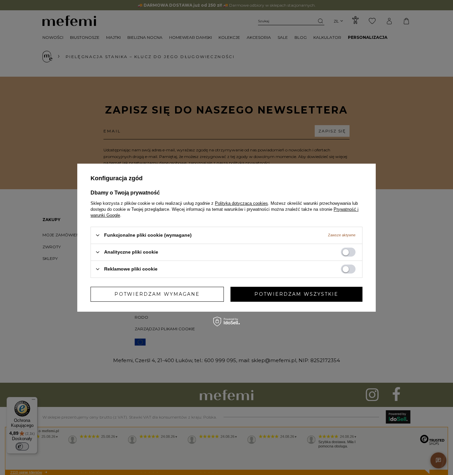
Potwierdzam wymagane (157, 294)
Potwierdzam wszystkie (296, 294)
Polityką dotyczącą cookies (241, 202)
